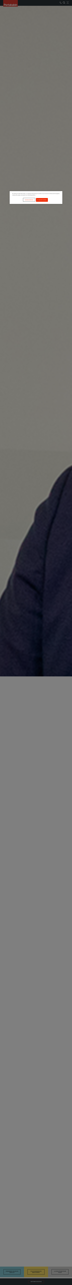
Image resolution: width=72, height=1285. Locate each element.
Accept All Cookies (42, 199)
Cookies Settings (29, 199)
